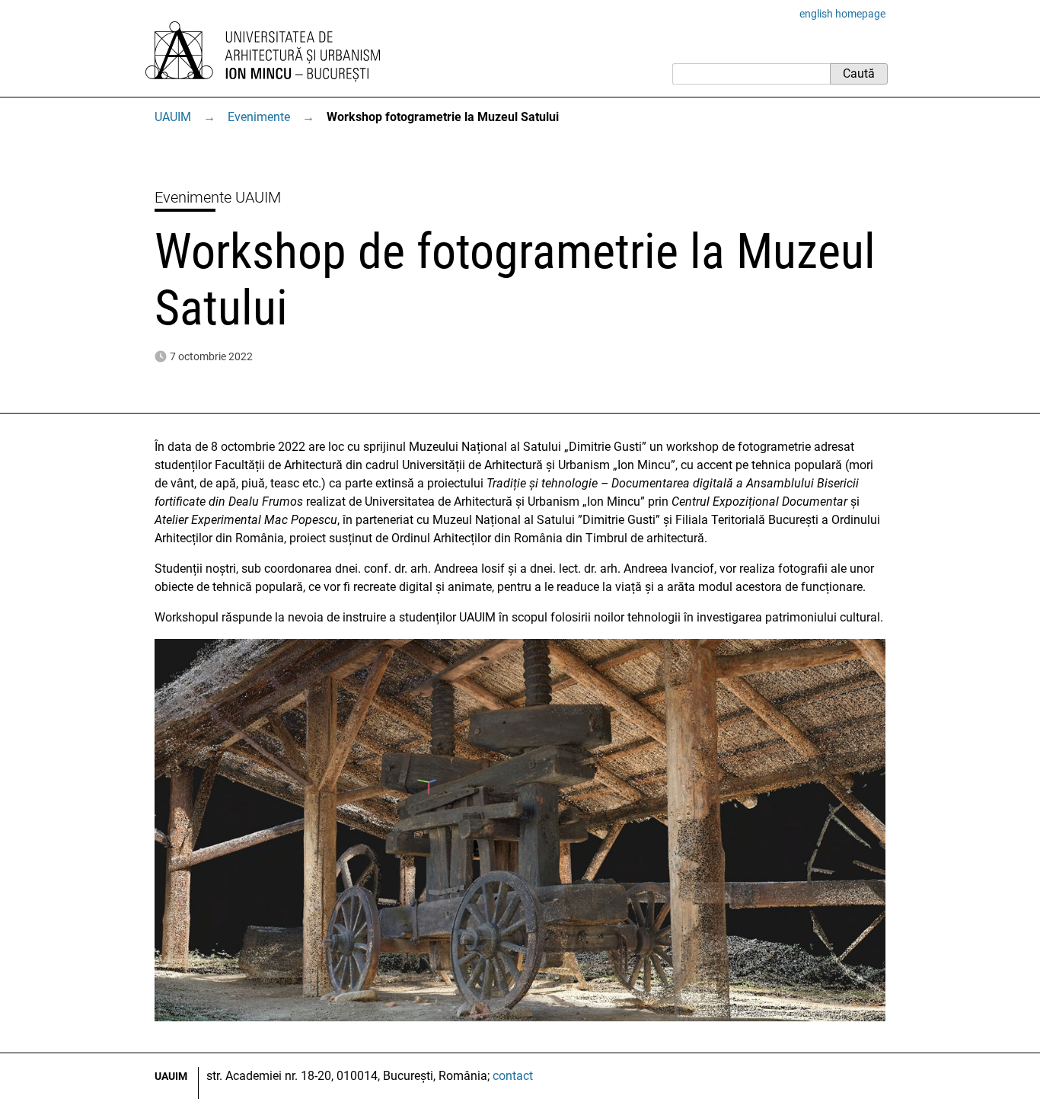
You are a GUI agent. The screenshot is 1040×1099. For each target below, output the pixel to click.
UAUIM (173, 117)
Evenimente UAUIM (218, 197)
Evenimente (259, 117)
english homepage (842, 14)
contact (513, 1076)
